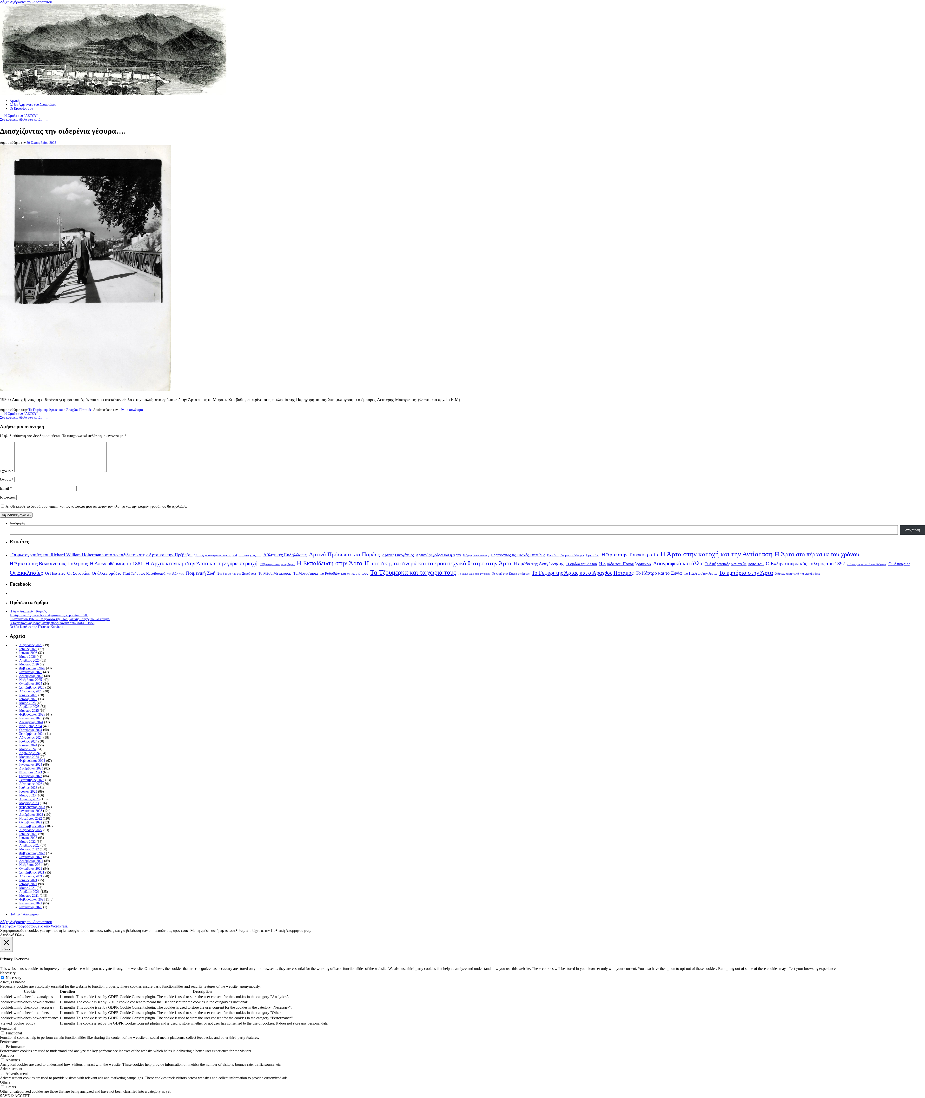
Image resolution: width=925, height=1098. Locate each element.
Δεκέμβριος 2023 (31, 768)
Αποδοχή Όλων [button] (12, 935)
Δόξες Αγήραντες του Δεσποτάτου (26, 2)
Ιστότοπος (7, 497)
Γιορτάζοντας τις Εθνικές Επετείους (518, 555)
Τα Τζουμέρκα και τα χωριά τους (413, 572)
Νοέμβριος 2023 (30, 772)
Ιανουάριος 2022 (30, 857)
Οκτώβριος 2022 (30, 822)
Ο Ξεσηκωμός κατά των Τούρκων (866, 564)
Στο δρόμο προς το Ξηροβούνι (237, 573)
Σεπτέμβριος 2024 (31, 734)
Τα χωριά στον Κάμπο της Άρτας (510, 573)
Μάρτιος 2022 (29, 849)
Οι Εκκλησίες (26, 572)
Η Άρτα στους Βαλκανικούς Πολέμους (49, 563)
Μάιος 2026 (27, 656)
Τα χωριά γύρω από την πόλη (474, 573)
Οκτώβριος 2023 (30, 776)
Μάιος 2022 (27, 841)
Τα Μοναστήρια (305, 573)
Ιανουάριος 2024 (30, 764)
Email (6, 488)
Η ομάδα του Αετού (581, 564)
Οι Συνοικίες (78, 573)
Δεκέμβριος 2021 (31, 861)
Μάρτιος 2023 (29, 803)
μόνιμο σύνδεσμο (131, 410)
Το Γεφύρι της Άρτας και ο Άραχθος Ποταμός (60, 410)
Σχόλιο (6, 471)
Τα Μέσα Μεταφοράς (274, 573)
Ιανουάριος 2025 (30, 718)
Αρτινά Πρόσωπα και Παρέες (344, 554)
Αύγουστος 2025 (30, 691)
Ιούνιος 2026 (28, 653)
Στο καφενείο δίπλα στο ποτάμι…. (26, 119)
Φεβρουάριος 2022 (32, 853)
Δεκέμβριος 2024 (31, 722)
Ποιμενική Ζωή (200, 573)
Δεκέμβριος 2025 (31, 676)
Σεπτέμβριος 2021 (31, 872)
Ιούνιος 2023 (28, 791)
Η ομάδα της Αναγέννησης (539, 563)
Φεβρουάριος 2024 (32, 761)
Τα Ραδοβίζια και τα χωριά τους (344, 573)
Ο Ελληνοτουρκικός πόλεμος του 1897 (805, 563)
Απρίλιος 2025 (29, 707)
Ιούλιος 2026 (28, 649)
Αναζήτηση (17, 523)
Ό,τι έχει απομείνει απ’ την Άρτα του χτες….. (228, 555)
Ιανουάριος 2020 (30, 907)
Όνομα (6, 479)
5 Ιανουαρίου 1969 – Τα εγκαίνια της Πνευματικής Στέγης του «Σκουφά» (60, 619)
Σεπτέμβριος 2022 (31, 826)
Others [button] (5, 1082)
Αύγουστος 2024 (30, 737)
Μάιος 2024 (27, 749)
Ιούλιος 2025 (28, 695)
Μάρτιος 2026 (29, 664)
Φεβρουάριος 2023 (32, 807)
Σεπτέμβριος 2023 (31, 780)
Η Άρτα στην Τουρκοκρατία (629, 555)
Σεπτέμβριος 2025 (31, 687)
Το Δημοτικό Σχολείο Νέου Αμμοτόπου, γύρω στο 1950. (49, 615)
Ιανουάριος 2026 (30, 672)
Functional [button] (8, 1028)
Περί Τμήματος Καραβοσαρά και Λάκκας (153, 573)
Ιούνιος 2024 (28, 745)
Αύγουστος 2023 (30, 784)
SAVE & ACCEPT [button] (15, 1096)
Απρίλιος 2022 (29, 845)
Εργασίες (592, 555)
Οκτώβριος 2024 (30, 730)
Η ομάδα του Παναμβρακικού (625, 563)
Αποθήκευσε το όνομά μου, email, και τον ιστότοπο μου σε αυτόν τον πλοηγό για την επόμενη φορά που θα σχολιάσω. (97, 506)
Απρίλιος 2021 (29, 892)
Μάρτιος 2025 (29, 710)
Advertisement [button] (11, 1069)
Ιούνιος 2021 (28, 884)
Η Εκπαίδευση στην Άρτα (329, 563)
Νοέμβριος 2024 (30, 726)
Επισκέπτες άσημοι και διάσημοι (565, 555)
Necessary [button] (8, 973)
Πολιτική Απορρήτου (24, 914)
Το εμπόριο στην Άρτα (746, 572)
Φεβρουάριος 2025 (32, 714)
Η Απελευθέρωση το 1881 (116, 563)
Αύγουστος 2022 (30, 830)
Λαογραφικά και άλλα (677, 563)
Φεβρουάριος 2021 (32, 899)
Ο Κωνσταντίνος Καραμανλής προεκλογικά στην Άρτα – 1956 (52, 623)
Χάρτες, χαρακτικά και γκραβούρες (797, 573)
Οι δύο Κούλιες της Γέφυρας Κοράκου (36, 627)
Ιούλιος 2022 (28, 834)
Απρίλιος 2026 (29, 660)
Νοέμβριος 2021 (30, 865)
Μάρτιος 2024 (29, 757)
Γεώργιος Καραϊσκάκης (476, 555)
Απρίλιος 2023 (29, 799)
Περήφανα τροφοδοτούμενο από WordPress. (34, 926)
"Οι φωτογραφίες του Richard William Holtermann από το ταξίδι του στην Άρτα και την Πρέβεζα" (101, 554)
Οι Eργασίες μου (21, 108)
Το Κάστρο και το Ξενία (659, 573)
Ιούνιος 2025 (28, 699)
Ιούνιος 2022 (28, 838)
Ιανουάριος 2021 (30, 903)
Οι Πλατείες (55, 573)
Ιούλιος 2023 (28, 787)
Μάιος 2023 (27, 795)
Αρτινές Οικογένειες (398, 555)
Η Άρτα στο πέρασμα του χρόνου (817, 554)
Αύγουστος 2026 (30, 645)
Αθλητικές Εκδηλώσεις (285, 554)
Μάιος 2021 (27, 888)
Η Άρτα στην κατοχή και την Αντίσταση (716, 554)
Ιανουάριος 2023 (30, 811)
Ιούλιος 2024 (28, 741)
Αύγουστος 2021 (30, 876)
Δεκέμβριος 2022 (31, 814)
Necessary (13, 978)
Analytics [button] (7, 1055)
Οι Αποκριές (899, 563)
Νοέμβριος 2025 (30, 680)
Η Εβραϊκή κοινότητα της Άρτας (277, 564)
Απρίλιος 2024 (29, 753)
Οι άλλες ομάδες (106, 573)
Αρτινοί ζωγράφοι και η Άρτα (438, 555)
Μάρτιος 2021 (29, 895)
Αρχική (15, 101)
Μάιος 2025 (27, 703)
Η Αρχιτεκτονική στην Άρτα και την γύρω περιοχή (201, 563)
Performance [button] (9, 1042)
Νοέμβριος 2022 (30, 818)
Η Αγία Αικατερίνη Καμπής (28, 611)
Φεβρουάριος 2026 (32, 668)
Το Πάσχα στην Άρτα (700, 573)
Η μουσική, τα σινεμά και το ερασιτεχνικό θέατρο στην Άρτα (437, 563)
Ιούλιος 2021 (28, 880)
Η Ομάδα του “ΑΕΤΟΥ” (19, 116)
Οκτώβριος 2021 (30, 868)
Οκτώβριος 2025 (30, 683)
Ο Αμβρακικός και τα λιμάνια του (734, 563)
